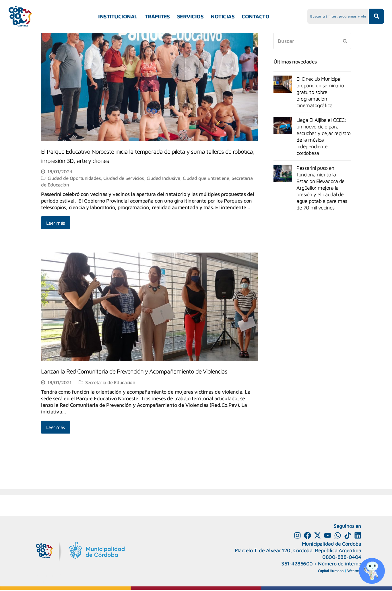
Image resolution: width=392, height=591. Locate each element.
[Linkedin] (358, 535)
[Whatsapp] (338, 535)
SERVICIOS (190, 16)
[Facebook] (307, 535)
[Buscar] (312, 41)
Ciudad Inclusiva (163, 178)
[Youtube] (328, 535)
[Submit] (345, 41)
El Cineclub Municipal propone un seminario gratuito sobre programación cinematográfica (320, 92)
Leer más (55, 223)
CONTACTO (255, 16)
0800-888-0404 (341, 557)
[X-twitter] (318, 535)
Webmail (354, 570)
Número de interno (339, 564)
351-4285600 (297, 564)
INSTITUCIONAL (117, 16)
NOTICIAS (222, 16)
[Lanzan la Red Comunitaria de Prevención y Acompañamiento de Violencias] (149, 358)
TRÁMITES (157, 16)
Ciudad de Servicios (123, 178)
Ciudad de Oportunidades (74, 178)
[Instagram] (297, 535)
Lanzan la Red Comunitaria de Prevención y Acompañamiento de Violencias (134, 371)
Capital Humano (331, 570)
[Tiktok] (348, 535)
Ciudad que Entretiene (206, 178)
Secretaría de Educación (110, 382)
